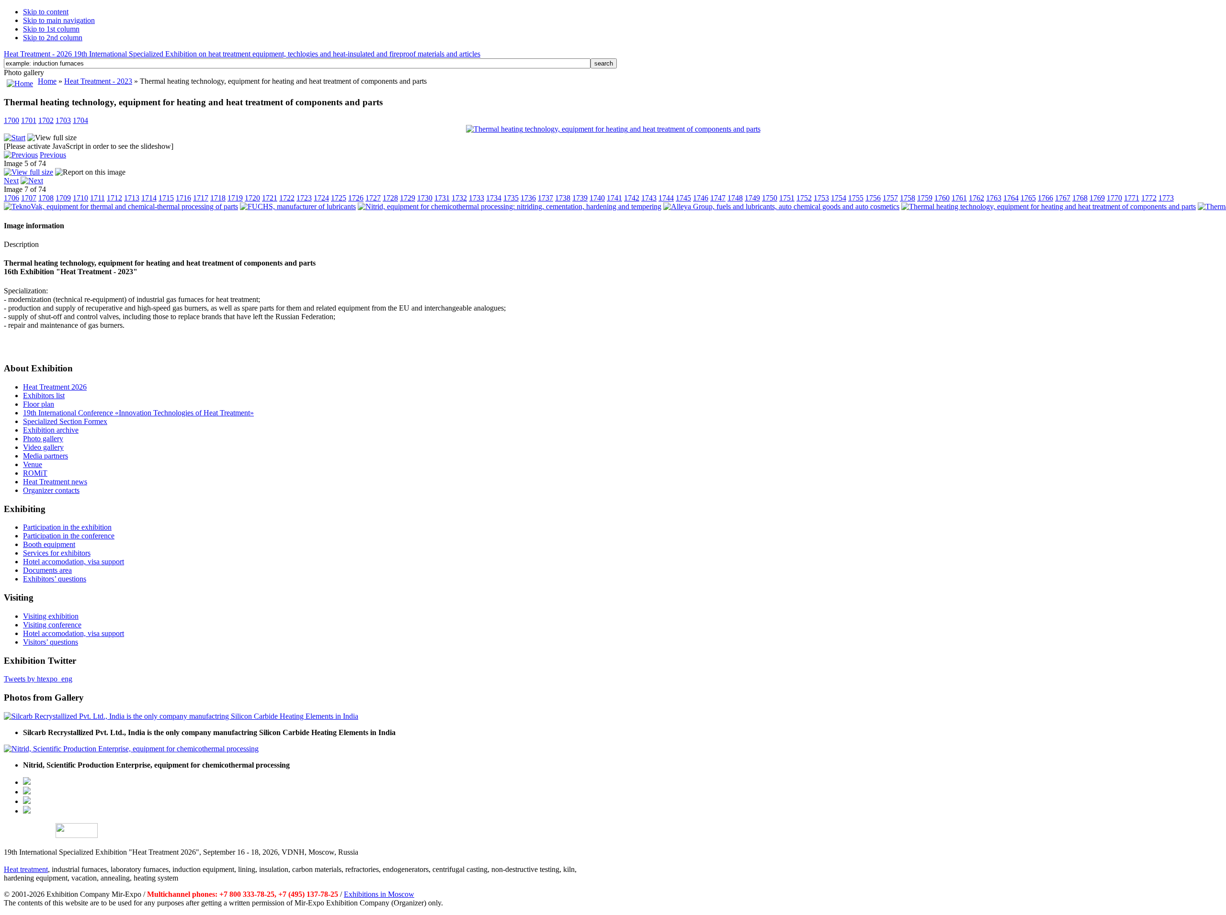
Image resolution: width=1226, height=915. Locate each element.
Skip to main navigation (59, 20)
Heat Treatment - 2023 (98, 81)
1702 (46, 120)
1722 (287, 198)
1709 (63, 198)
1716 (183, 198)
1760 (942, 198)
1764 (1011, 198)
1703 (63, 120)
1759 (924, 198)
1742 (631, 198)
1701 (28, 120)
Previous (53, 155)
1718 (218, 198)
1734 (493, 198)
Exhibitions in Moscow (379, 894)
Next (11, 181)
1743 (649, 198)
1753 (821, 198)
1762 (976, 198)
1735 (511, 198)
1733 (476, 198)
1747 (718, 198)
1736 (528, 198)
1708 (46, 198)
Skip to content (45, 12)
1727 (373, 198)
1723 (304, 198)
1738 (562, 198)
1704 (80, 120)
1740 (597, 198)
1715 (166, 198)
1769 (1097, 198)
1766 (1045, 198)
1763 (993, 198)
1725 (338, 198)
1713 (131, 198)
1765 (1028, 198)
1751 (787, 198)
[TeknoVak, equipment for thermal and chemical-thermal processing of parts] (121, 206)
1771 (1131, 198)
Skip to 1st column (51, 29)
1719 (235, 198)
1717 (200, 198)
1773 (1166, 198)
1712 (114, 198)
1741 (614, 198)
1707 (28, 198)
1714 (149, 198)
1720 (252, 198)
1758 (907, 198)
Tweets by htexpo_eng (38, 679)
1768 (1080, 198)
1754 (838, 198)
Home (47, 81)
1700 (11, 120)
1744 (666, 198)
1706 (11, 198)
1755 (855, 198)
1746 (700, 198)
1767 (1062, 198)
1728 (390, 198)
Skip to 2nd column (52, 37)
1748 (735, 198)
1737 (545, 198)
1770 (1114, 198)
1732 (459, 198)
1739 (580, 198)
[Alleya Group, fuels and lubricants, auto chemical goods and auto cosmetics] (781, 206)
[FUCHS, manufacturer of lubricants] (298, 206)
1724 (321, 198)
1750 (769, 198)
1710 (80, 198)
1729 (407, 198)
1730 (424, 198)
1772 (1149, 198)
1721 (269, 198)
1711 (97, 198)
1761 (959, 198)
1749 (752, 198)
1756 (873, 198)
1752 (804, 198)
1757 (890, 198)
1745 (683, 198)
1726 (355, 198)
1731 (442, 198)
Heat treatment (26, 869)
